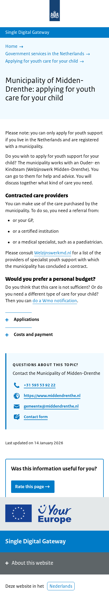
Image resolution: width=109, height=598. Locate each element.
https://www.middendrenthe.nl (52, 395)
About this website (32, 563)
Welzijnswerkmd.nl (52, 253)
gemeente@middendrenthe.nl (51, 406)
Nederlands (60, 586)
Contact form (36, 416)
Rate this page (29, 486)
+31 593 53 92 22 (40, 384)
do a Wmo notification (55, 300)
